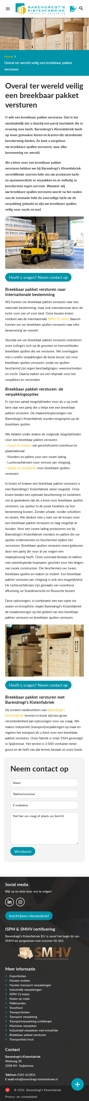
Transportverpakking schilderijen (31, 1021)
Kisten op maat (20, 999)
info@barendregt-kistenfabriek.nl (36, 1079)
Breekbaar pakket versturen (28, 1035)
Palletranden (18, 1003)
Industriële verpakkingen (26, 989)
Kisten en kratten (19, 445)
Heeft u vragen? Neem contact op (38, 277)
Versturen (22, 851)
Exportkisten (18, 976)
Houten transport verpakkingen (30, 985)
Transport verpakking (23, 1017)
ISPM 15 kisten (20, 994)
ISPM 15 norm (58, 319)
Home (8, 56)
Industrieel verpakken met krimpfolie (34, 1030)
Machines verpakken (23, 1026)
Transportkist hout (22, 1039)
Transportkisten (20, 1012)
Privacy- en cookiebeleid (21, 1097)
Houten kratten (20, 980)
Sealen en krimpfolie (21, 468)
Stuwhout (16, 1008)
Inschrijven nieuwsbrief (29, 915)
